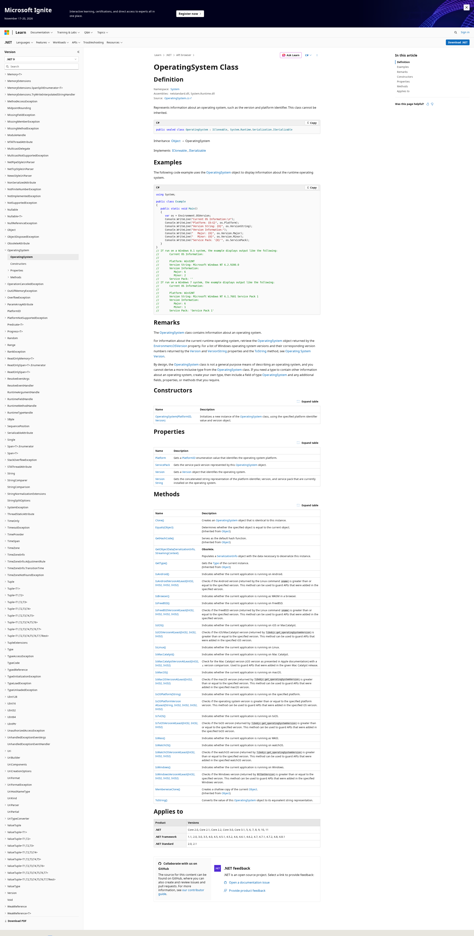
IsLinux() (160, 647)
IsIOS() (159, 625)
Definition (403, 62)
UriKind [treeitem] (12, 798)
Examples (403, 67)
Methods (402, 86)
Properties (403, 81)
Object (176, 141)
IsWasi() (160, 738)
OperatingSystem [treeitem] (21, 257)
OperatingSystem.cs (176, 98)
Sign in (465, 32)
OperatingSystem (218, 172)
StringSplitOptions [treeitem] (18, 500)
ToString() (161, 800)
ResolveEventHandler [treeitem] (20, 385)
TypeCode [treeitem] (13, 663)
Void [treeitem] (10, 900)
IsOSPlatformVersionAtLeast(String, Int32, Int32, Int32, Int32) (176, 705)
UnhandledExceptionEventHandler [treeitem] (28, 744)
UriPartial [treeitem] (13, 811)
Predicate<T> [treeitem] (15, 324)
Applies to (403, 91)
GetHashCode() (164, 538)
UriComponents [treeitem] (17, 764)
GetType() (161, 563)
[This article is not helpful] (432, 104)
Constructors (405, 76)
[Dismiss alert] (467, 7)
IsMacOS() (161, 672)
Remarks (402, 72)
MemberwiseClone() (167, 789)
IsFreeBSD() (162, 603)
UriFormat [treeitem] (13, 778)
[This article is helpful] (427, 104)
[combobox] (41, 59)
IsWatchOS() (162, 745)
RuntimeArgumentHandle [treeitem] (23, 392)
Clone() (159, 520)
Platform (160, 458)
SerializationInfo (227, 556)
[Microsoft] (6, 32)
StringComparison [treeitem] (18, 487)
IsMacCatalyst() (164, 654)
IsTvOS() (160, 716)
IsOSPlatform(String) (168, 694)
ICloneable (179, 150)
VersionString (217, 351)
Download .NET (458, 42)
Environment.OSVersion (170, 346)
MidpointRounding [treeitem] (19, 108)
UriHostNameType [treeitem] (18, 791)
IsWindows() (162, 767)
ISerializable (197, 150)
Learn (157, 55)
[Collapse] (78, 52)
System (175, 89)
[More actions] (317, 55)
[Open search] (455, 32)
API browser (183, 55)
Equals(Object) (164, 527)
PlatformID (189, 458)
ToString (260, 351)
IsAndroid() (162, 574)
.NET (169, 55)
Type (216, 563)
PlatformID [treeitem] (14, 311)
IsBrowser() (162, 596)
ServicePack (162, 465)
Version (195, 351)
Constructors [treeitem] (18, 263)
